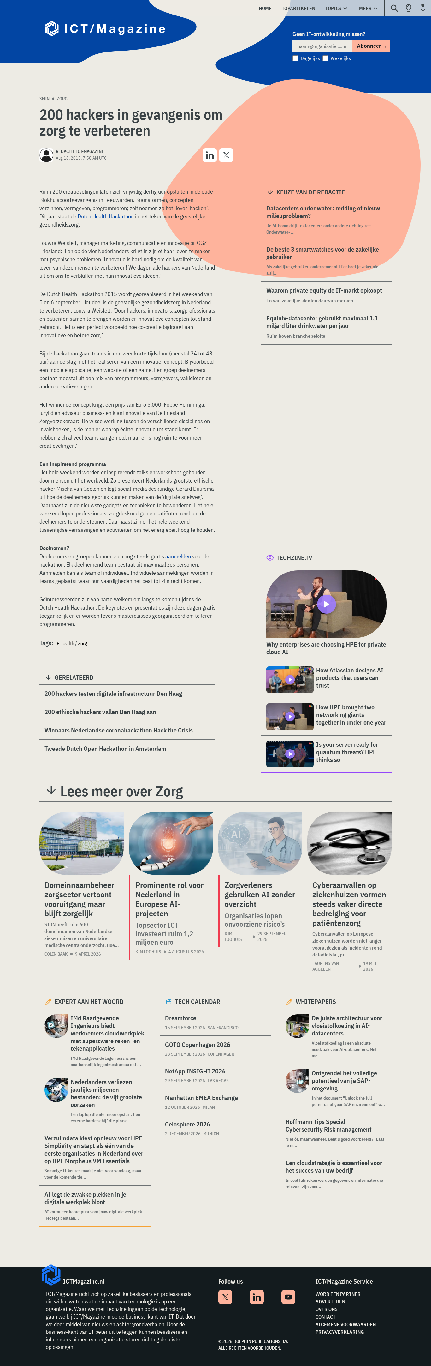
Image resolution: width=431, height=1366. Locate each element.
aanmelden (178, 556)
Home (265, 8)
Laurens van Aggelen (325, 966)
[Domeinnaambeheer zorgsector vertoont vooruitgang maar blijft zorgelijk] (81, 843)
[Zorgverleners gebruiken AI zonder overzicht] (260, 843)
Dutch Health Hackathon (106, 216)
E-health (65, 643)
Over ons (327, 1309)
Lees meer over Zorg (121, 791)
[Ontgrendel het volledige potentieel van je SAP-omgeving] (297, 1088)
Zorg (62, 98)
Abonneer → (372, 46)
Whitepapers (316, 1001)
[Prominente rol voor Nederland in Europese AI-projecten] (171, 843)
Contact (325, 1317)
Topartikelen (298, 8)
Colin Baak (56, 954)
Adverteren (330, 1301)
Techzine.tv (294, 557)
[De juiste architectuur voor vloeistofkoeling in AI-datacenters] (297, 1036)
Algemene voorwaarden (346, 1324)
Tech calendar (197, 1001)
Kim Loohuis (148, 952)
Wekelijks (341, 58)
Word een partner (338, 1294)
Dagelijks (310, 58)
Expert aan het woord (89, 1001)
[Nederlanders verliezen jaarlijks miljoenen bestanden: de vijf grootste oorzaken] (56, 1101)
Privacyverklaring (340, 1332)
